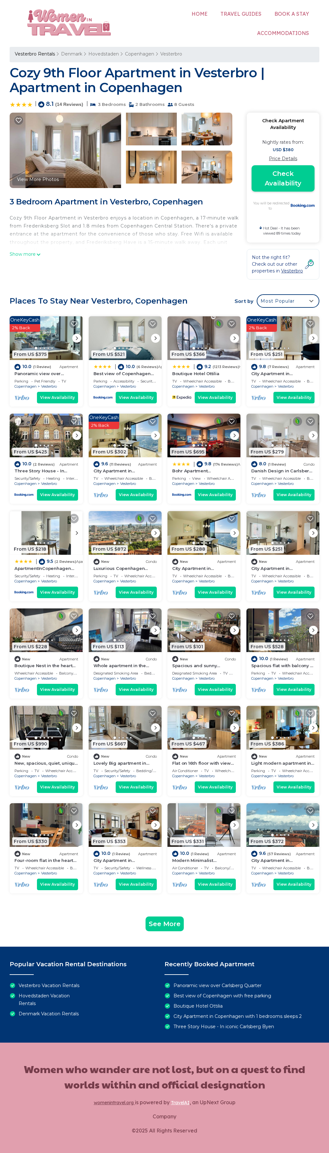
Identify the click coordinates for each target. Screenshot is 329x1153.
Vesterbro (171, 54)
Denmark (71, 54)
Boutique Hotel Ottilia (195, 373)
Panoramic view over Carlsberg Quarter (217, 985)
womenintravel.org (114, 1103)
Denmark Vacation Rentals (49, 1014)
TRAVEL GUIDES (241, 14)
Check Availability (283, 178)
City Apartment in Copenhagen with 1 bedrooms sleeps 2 (237, 1016)
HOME (199, 14)
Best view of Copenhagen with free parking (222, 996)
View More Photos (38, 179)
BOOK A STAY (291, 14)
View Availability (57, 397)
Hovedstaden (103, 54)
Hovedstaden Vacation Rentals (44, 999)
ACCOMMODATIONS (283, 33)
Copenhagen (139, 54)
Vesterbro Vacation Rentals (49, 985)
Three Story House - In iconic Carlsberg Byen (223, 1026)
